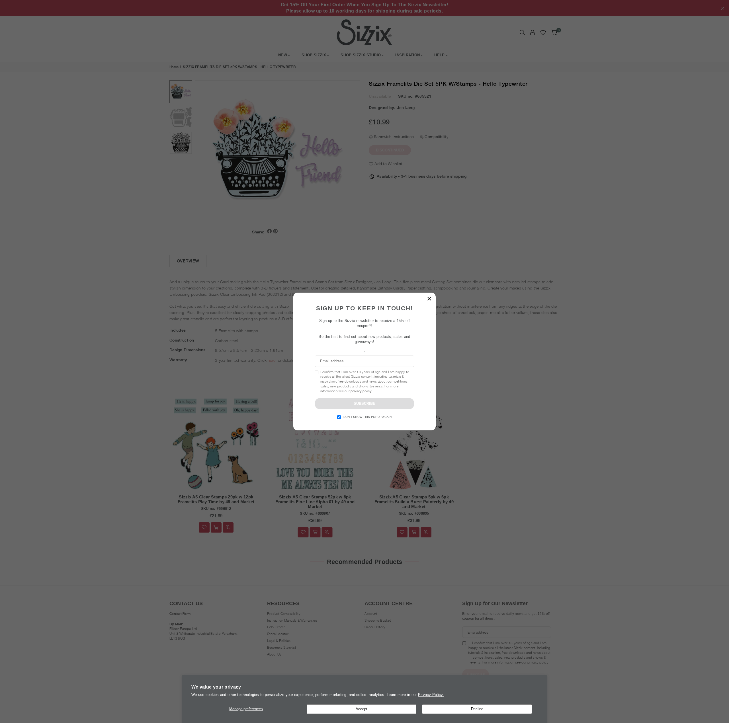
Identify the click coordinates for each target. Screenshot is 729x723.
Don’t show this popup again (367, 416)
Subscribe (364, 403)
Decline (477, 709)
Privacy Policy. (431, 695)
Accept (361, 709)
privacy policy (361, 391)
